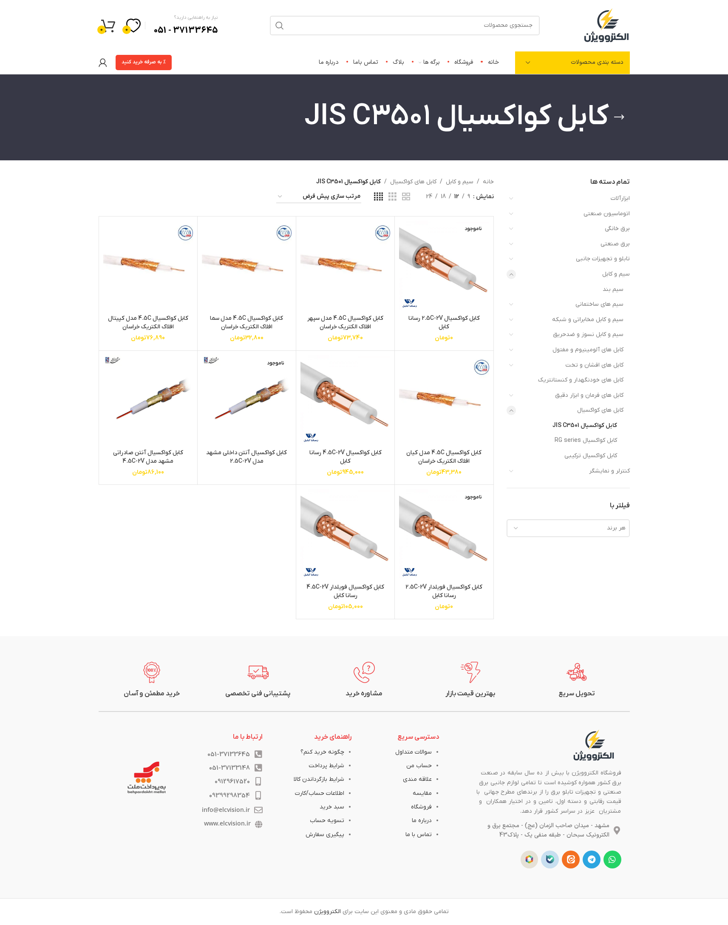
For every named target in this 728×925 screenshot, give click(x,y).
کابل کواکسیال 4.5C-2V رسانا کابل (345, 457)
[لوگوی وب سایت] (606, 25)
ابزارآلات (620, 198)
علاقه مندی (417, 779)
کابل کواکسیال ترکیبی (590, 456)
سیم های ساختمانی (599, 304)
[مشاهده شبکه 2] (406, 197)
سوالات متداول (413, 752)
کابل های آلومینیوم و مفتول (587, 350)
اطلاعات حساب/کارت (319, 793)
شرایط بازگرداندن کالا (319, 779)
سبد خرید (332, 807)
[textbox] (568, 528)
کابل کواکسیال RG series (586, 440)
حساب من (419, 766)
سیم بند (613, 289)
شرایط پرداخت (326, 766)
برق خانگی (617, 229)
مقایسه (422, 793)
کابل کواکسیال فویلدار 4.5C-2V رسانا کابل (345, 591)
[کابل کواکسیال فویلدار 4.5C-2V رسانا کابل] (345, 534)
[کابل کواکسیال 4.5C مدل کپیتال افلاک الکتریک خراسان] (148, 265)
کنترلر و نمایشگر (609, 471)
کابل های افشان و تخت (594, 365)
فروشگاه (421, 807)
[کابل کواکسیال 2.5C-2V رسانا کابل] (444, 265)
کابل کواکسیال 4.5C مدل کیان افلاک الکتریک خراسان (444, 457)
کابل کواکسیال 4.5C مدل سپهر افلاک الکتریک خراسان (345, 322)
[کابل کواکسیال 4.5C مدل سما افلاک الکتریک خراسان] (247, 265)
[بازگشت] (619, 117)
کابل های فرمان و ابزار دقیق (589, 395)
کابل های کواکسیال (600, 410)
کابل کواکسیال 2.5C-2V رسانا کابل (444, 322)
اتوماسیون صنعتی (607, 214)
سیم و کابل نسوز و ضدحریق (588, 334)
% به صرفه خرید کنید (144, 62)
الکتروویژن (327, 912)
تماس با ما (418, 835)
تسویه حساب (327, 821)
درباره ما (422, 821)
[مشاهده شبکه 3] (392, 197)
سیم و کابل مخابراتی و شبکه (587, 320)
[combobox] (568, 528)
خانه (488, 182)
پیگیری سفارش (325, 835)
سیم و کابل (616, 274)
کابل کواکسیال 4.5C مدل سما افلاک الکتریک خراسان (246, 322)
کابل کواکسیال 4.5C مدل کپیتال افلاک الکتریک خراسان (148, 322)
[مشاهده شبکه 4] (378, 197)
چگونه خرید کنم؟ (322, 752)
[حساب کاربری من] (102, 62)
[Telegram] (592, 859)
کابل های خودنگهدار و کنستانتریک (580, 380)
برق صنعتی (615, 244)
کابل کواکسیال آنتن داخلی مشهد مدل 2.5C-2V (246, 457)
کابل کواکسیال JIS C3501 (584, 425)
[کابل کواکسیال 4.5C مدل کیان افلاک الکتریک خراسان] (444, 400)
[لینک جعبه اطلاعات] (577, 680)
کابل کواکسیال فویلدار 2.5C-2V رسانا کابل (443, 591)
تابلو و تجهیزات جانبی (603, 259)
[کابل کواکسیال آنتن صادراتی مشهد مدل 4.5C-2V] (148, 400)
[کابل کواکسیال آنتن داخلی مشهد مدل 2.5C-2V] (247, 400)
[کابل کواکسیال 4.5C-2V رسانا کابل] (345, 400)
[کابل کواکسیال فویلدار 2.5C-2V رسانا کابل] (444, 534)
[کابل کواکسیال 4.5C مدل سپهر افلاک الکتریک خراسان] (345, 265)
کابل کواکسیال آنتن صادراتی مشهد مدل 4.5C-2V (148, 457)
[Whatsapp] (612, 859)
